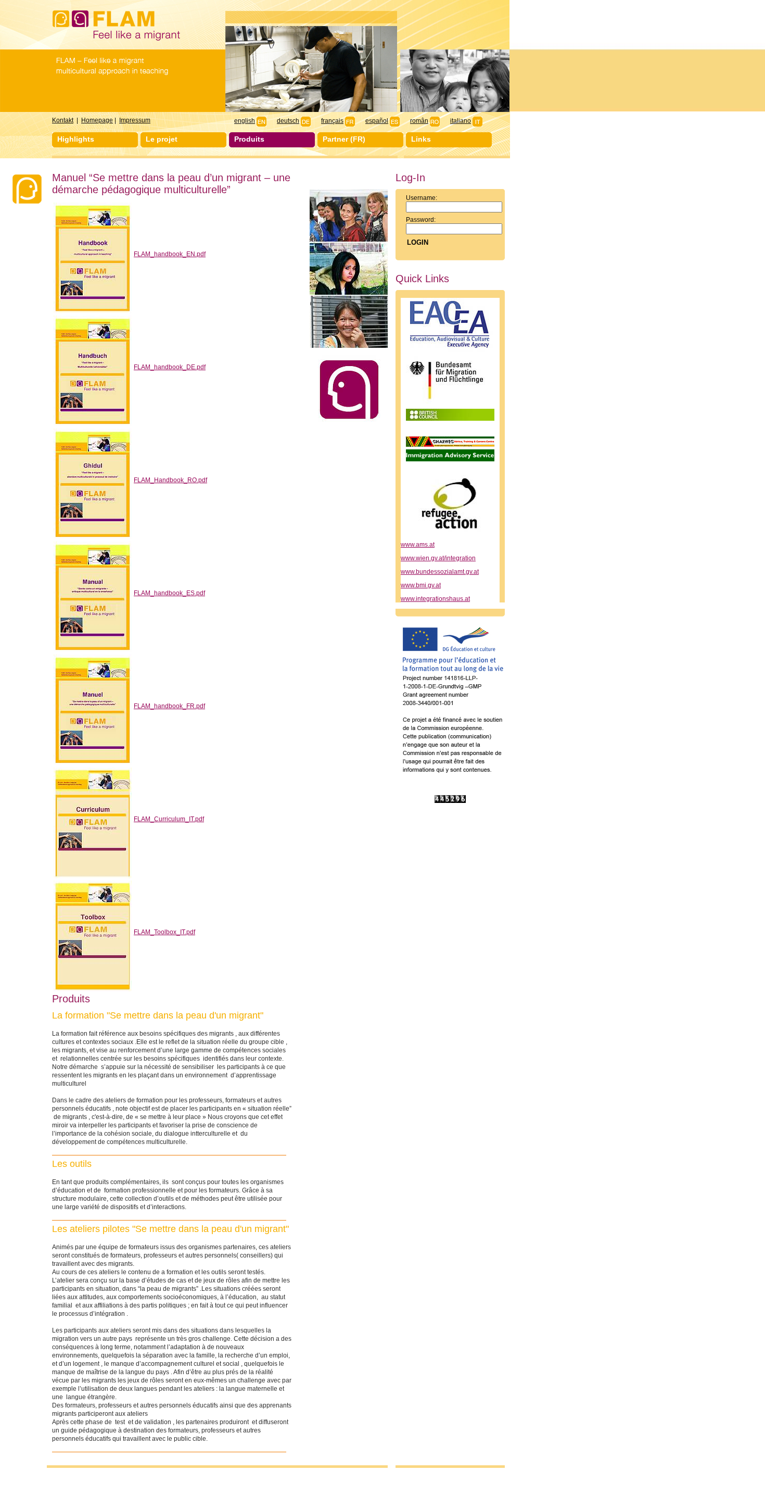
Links (421, 139)
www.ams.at (418, 544)
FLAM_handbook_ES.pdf (169, 593)
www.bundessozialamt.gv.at (440, 571)
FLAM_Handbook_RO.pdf (170, 480)
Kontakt (62, 120)
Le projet (161, 139)
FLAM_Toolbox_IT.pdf (164, 932)
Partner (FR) (344, 139)
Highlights (75, 139)
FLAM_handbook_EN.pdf (170, 254)
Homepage (97, 120)
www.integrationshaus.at (435, 598)
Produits (249, 139)
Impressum (134, 120)
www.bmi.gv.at (421, 585)
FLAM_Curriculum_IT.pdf (169, 819)
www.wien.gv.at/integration (438, 558)
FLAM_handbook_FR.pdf (169, 706)
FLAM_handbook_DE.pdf (170, 367)
